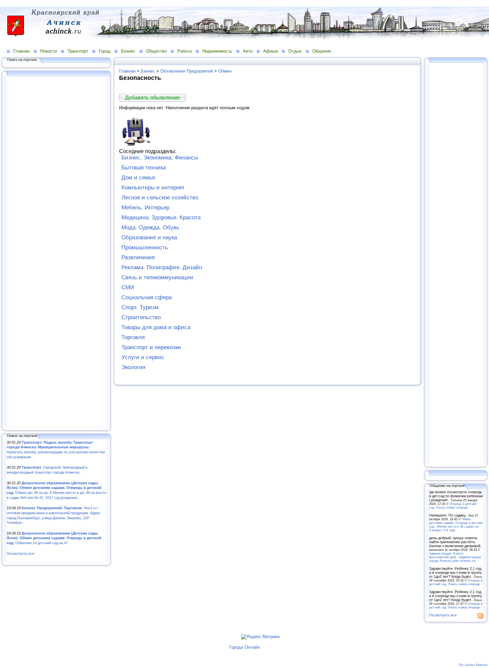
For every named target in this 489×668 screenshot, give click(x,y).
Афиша (270, 51)
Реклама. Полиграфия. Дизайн (161, 267)
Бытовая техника (143, 167)
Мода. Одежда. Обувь (150, 227)
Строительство (141, 317)
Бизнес (128, 51)
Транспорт (78, 51)
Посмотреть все (20, 554)
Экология (133, 367)
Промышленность (144, 247)
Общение (321, 51)
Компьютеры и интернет (153, 187)
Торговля (133, 337)
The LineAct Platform (473, 665)
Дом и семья (138, 177)
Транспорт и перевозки (151, 347)
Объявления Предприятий (186, 71)
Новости (48, 51)
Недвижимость (217, 51)
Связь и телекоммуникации (157, 277)
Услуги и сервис (142, 357)
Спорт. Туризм (140, 307)
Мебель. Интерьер (145, 207)
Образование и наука (149, 237)
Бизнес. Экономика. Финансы (159, 157)
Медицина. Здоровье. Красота (161, 217)
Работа (184, 51)
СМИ (127, 287)
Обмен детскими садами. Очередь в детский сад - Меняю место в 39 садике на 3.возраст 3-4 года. (455, 524)
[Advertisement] (56, 252)
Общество (156, 51)
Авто (247, 51)
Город (104, 51)
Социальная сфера (146, 297)
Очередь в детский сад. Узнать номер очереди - (452, 505)
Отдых (295, 51)
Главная (21, 51)
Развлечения (138, 257)
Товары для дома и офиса (155, 327)
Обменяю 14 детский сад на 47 (54, 538)
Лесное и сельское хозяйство (159, 197)
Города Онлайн (244, 647)
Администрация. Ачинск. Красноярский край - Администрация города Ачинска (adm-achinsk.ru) (455, 557)
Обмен (225, 71)
